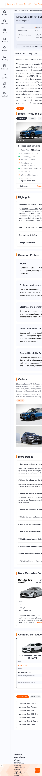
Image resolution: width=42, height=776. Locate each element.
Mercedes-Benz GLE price (28, 703)
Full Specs (24, 186)
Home (16, 10)
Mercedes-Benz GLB (26, 710)
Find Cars (24, 10)
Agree (37, 770)
